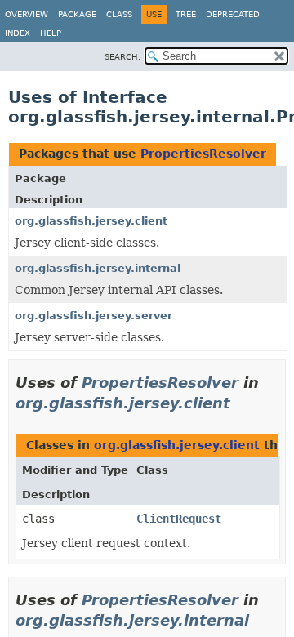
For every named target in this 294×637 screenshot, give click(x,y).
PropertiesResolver (203, 153)
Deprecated (233, 14)
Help (50, 33)
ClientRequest (178, 518)
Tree (186, 14)
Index (17, 33)
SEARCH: (122, 56)
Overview (26, 14)
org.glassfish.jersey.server (93, 316)
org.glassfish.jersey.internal (97, 268)
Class (119, 14)
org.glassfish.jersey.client (91, 221)
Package (77, 14)
